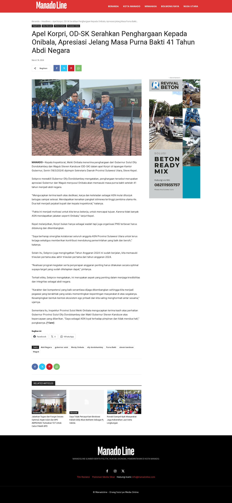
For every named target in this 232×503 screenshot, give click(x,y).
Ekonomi (73, 412)
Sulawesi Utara (73, 26)
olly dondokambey (95, 347)
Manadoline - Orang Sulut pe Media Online (117, 492)
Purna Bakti (111, 347)
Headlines (46, 21)
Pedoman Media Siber (103, 477)
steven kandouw (126, 347)
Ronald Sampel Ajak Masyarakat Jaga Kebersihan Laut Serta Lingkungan (122, 419)
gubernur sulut (61, 347)
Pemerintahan (60, 26)
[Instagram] (115, 471)
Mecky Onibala (77, 347)
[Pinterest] (71, 68)
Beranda (35, 21)
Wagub (36, 351)
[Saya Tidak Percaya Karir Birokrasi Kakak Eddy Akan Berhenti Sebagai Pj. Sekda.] (86, 402)
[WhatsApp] (78, 68)
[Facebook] (57, 68)
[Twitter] (64, 68)
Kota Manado (47, 26)
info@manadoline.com (143, 477)
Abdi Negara (46, 347)
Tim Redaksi (83, 477)
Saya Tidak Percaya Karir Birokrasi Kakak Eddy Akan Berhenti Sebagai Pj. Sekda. (86, 419)
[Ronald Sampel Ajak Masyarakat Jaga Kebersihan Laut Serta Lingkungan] (124, 402)
